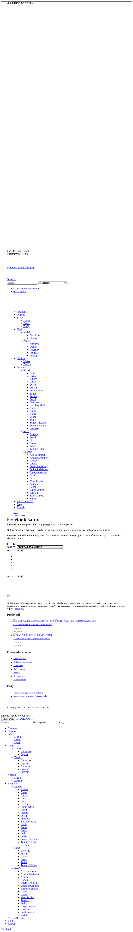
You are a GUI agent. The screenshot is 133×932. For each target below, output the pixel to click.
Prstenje (34, 355)
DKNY (34, 387)
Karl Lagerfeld (37, 405)
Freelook (34, 402)
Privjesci (34, 352)
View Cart (8, 719)
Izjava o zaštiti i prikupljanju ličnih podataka (30, 696)
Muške (26, 361)
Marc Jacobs (36, 481)
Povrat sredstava (19, 680)
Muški (26, 320)
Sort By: (11, 547)
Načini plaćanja (19, 669)
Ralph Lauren (37, 489)
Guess (33, 440)
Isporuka (16, 673)
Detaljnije (19, 608)
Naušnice (34, 349)
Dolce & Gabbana (39, 469)
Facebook (6, 929)
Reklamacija (18, 676)
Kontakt (21, 507)
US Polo (34, 428)
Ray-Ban (34, 492)
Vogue (33, 498)
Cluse (33, 381)
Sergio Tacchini (38, 422)
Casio (33, 376)
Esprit (33, 393)
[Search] (68, 283)
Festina (33, 396)
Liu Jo (33, 408)
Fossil (33, 399)
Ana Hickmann (38, 454)
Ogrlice (33, 338)
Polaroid (34, 484)
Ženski (26, 323)
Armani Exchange (39, 457)
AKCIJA (25, 501)
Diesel (33, 384)
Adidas (33, 373)
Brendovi (21, 367)
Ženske (27, 364)
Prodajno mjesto (19, 658)
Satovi (20, 317)
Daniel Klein (36, 390)
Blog (19, 504)
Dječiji (26, 326)
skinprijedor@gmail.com (26, 288)
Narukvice (35, 335)
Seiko (33, 419)
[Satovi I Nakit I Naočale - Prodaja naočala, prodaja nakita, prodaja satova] (20, 267)
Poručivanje (18, 665)
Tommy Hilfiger (38, 425)
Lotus (33, 413)
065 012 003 (19, 291)
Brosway (34, 434)
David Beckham (38, 466)
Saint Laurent (37, 495)
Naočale (21, 358)
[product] (69, 621)
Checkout (23, 718)
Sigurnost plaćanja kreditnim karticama (28, 693)
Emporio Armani (38, 472)
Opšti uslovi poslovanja (22, 662)
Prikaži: (11, 551)
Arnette (33, 460)
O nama (21, 314)
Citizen (33, 378)
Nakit (20, 329)
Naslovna (22, 311)
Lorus (33, 411)
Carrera (33, 463)
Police (33, 416)
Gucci (33, 475)
